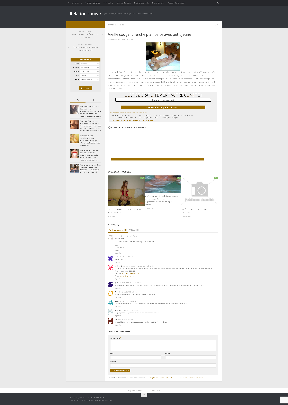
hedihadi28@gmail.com (127, 276)
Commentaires (119, 230)
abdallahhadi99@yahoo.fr (130, 273)
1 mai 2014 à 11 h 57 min (130, 310)
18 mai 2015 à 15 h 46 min (146, 266)
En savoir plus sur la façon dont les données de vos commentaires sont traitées (174, 378)
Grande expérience (92, 3)
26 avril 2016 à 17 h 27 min (129, 236)
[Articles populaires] (93, 100)
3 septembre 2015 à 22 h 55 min (129, 257)
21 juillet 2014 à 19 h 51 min (128, 301)
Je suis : (77, 64)
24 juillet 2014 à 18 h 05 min (129, 292)
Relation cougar (85, 13)
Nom (112, 353)
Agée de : (77, 71)
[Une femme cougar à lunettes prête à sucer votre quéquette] (126, 190)
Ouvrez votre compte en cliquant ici (163, 107)
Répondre (118, 253)
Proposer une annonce (136, 391)
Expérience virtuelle (141, 3)
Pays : (78, 75)
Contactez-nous (154, 391)
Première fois (108, 3)
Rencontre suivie (158, 3)
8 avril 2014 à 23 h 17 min (126, 320)
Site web (113, 361)
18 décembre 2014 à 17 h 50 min (131, 283)
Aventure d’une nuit (75, 3)
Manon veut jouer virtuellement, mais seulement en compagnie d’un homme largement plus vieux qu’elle (90, 140)
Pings (134, 230)
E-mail (168, 353)
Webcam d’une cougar (176, 3)
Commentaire (115, 338)
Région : (77, 79)
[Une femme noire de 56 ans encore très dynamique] (199, 190)
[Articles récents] (78, 100)
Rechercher (86, 88)
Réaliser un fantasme (123, 3)
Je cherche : (76, 67)
